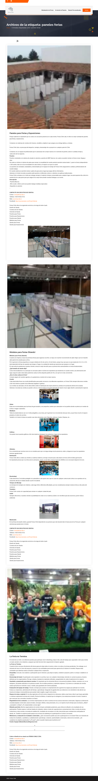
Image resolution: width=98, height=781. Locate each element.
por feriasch (28, 132)
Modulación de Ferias (48, 10)
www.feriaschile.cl (17, 199)
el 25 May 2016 (19, 132)
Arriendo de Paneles (61, 10)
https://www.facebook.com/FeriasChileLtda (26, 201)
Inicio (86, 10)
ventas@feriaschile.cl (19, 194)
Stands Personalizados (74, 10)
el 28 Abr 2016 (19, 655)
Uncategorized (38, 132)
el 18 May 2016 (19, 351)
